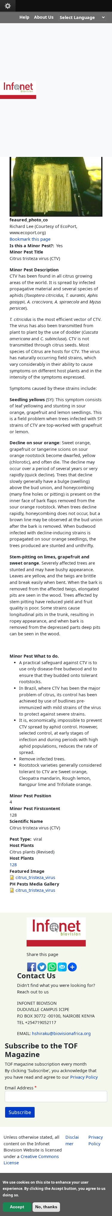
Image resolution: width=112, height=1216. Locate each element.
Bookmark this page (30, 239)
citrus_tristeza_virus (35, 877)
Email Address (19, 1088)
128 (13, 864)
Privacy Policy (84, 1077)
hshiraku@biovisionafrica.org (61, 1033)
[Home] (20, 90)
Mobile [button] (8, 6)
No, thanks (46, 1206)
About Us (43, 17)
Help (24, 17)
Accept (17, 1206)
